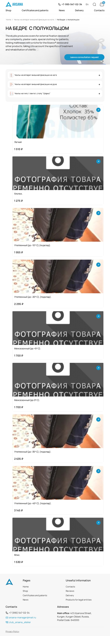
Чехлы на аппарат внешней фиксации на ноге (34, 19)
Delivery (79, 10)
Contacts (99, 10)
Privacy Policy (12, 631)
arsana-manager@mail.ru (22, 617)
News (62, 10)
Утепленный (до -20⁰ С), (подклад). (32, 297)
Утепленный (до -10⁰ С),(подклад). (32, 245)
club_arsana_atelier (20, 622)
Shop (8, 10)
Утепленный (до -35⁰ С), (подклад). (32, 451)
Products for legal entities (79, 600)
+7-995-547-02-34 (72, 4)
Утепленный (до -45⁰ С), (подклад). (32, 503)
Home (8, 19)
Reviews (70, 591)
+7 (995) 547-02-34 (19, 612)
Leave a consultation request (84, 57)
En (87, 4)
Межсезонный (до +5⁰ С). (27, 348)
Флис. (17, 555)
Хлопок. (18, 193)
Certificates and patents (35, 10)
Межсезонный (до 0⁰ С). (27, 400)
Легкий (18, 142)
